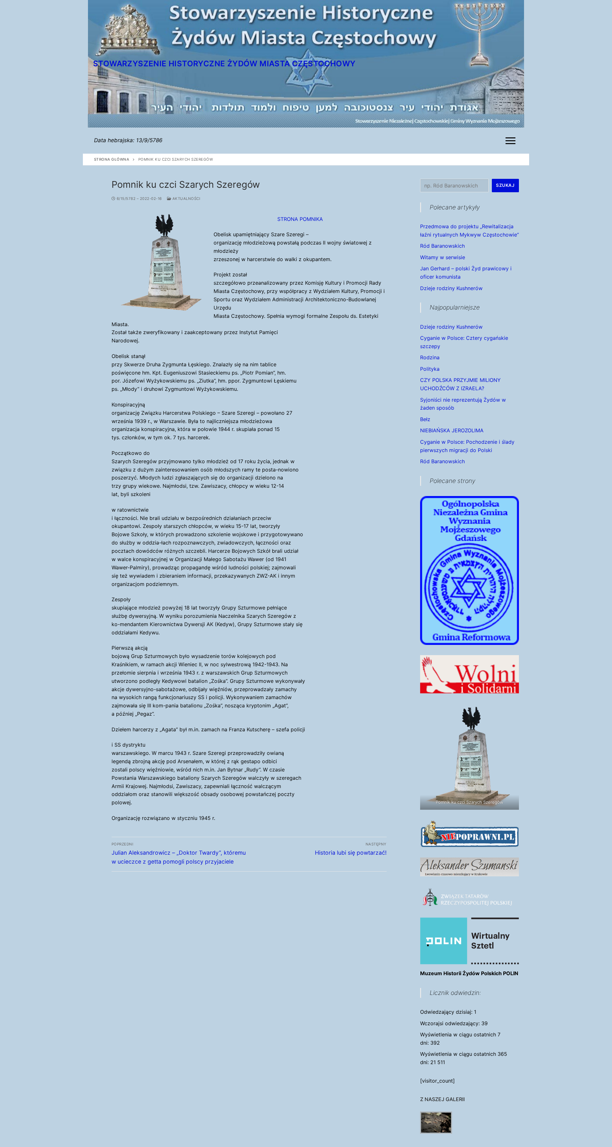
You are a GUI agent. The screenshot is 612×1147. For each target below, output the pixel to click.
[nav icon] (512, 140)
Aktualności (185, 198)
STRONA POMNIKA (300, 219)
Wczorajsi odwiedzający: (450, 1023)
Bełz (425, 419)
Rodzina (430, 357)
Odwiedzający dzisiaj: (447, 1012)
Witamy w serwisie (442, 257)
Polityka (430, 369)
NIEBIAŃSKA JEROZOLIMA (452, 430)
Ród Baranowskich (442, 246)
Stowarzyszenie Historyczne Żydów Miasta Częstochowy (224, 63)
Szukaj (505, 185)
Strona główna (111, 159)
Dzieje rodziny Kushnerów (451, 288)
